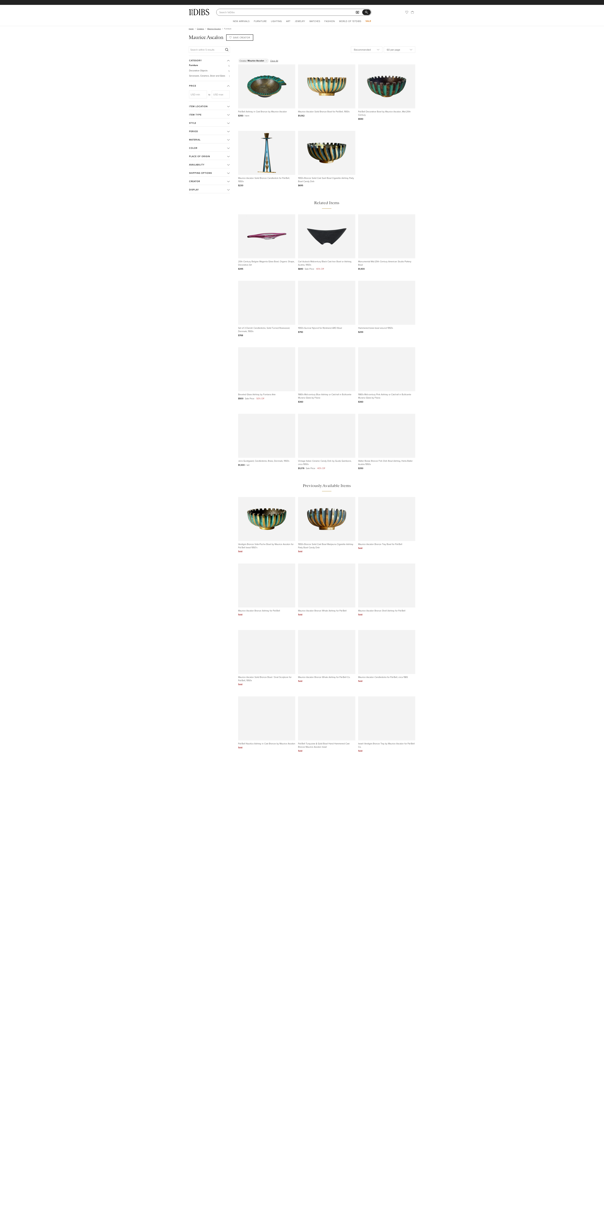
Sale (368, 21)
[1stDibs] (199, 12)
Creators (200, 28)
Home (191, 28)
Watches (314, 21)
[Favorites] (406, 12)
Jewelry (300, 21)
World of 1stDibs (350, 21)
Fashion (329, 21)
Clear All (274, 60)
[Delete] (266, 60)
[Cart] (412, 12)
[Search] (226, 49)
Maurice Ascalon (214, 28)
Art (288, 21)
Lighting (276, 21)
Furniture (260, 21)
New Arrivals (241, 21)
